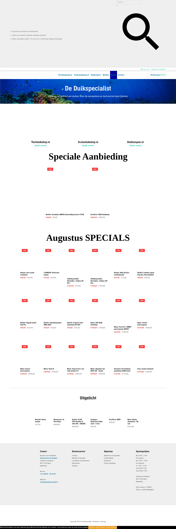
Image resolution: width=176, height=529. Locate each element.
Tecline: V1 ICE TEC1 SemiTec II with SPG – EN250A (78, 422)
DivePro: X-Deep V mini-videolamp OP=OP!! (75, 324)
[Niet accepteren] (117, 527)
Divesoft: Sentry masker (40, 421)
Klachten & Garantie (78, 458)
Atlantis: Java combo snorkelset (27, 274)
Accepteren (92, 527)
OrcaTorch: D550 (114, 420)
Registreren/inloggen (158, 69)
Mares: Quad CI (49, 369)
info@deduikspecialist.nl (49, 482)
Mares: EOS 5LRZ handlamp (96, 324)
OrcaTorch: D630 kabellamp (100, 215)
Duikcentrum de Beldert (48, 458)
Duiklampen (96, 75)
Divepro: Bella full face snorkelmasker (121, 274)
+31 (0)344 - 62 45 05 (48, 474)
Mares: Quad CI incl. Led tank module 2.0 (75, 370)
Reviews (75, 466)
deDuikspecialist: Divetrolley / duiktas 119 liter (75, 281)
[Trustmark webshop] (23, 455)
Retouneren (76, 463)
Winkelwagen (158, 75)
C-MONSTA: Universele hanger (51, 274)
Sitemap (103, 521)
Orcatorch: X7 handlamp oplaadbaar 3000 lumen (122, 370)
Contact (121, 75)
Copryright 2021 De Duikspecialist (80, 521)
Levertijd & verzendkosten (80, 461)
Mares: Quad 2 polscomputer (25, 370)
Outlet (113, 75)
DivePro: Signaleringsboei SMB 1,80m (52, 324)
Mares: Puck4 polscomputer (142, 324)
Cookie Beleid (108, 458)
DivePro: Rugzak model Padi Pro (28, 324)
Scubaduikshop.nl (81, 75)
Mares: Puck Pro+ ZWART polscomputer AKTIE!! (122, 328)
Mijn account (145, 69)
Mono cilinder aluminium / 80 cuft (133, 422)
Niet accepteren (100, 527)
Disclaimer (107, 461)
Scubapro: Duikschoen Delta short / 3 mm (97, 422)
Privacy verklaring (110, 463)
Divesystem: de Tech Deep (59, 421)
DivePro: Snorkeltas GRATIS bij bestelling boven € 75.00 (65, 215)
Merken (106, 75)
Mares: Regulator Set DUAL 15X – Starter (98, 370)
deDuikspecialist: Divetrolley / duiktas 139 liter (99, 281)
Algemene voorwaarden (112, 455)
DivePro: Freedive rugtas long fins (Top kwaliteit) (145, 274)
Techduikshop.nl (65, 75)
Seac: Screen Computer (145, 369)
